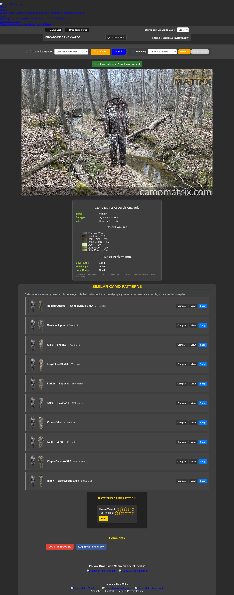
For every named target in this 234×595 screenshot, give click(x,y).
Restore (184, 51)
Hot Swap (139, 51)
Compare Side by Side (36, 12)
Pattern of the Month (74, 12)
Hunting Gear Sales (27, 18)
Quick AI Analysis (115, 37)
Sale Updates (46, 18)
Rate (103, 518)
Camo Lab (6, 12)
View (193, 306)
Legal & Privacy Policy (130, 591)
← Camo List (54, 30)
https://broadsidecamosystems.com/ (170, 38)
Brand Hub (56, 12)
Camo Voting (7, 24)
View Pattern (200, 51)
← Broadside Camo (76, 30)
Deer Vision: (107, 512)
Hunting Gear (7, 18)
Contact (109, 591)
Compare (181, 306)
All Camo (17, 12)
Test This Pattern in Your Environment (117, 64)
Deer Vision (100, 51)
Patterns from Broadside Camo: (159, 30)
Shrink (118, 51)
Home (3, 7)
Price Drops (61, 18)
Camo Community (10, 21)
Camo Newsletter (25, 24)
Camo (3, 10)
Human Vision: (107, 509)
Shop (202, 306)
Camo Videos (43, 24)
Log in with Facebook (91, 546)
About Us (96, 591)
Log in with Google (60, 546)
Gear (3, 15)
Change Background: (40, 51)
